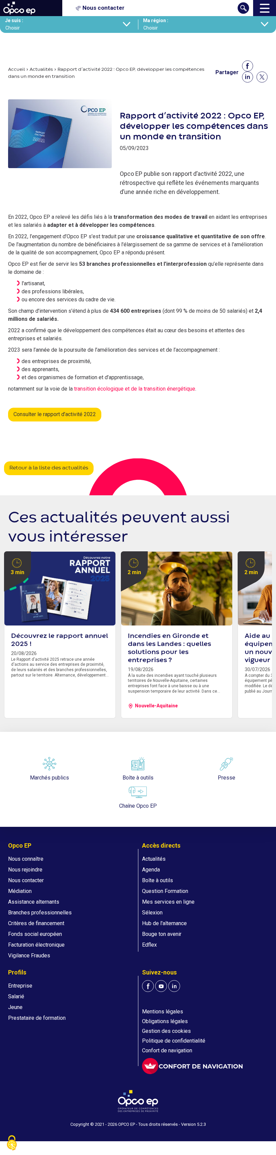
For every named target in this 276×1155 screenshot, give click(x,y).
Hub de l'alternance (164, 923)
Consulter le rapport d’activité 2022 (54, 414)
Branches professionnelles (40, 912)
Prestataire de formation (37, 1018)
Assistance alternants (33, 902)
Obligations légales (165, 1021)
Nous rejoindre (25, 869)
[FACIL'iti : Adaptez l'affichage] (192, 1066)
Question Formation (165, 891)
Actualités (41, 69)
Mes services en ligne (168, 902)
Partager (227, 72)
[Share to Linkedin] (247, 77)
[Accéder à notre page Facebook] (148, 986)
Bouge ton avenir (161, 934)
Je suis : (14, 20)
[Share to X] (262, 77)
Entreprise (20, 986)
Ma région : (155, 20)
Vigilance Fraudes (29, 955)
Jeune (15, 1007)
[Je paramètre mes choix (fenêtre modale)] (12, 1143)
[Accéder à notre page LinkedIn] (174, 986)
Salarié (16, 996)
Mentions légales (162, 1011)
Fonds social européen (35, 934)
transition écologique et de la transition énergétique (134, 389)
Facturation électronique (36, 945)
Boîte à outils (157, 880)
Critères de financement (36, 923)
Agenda (151, 869)
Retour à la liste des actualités (48, 468)
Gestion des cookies (166, 1031)
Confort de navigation (167, 1050)
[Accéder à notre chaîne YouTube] (161, 986)
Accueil (16, 69)
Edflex (149, 945)
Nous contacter (26, 880)
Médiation (20, 891)
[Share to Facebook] (247, 65)
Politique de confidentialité (173, 1041)
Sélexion (152, 912)
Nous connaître (25, 859)
